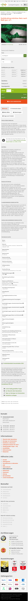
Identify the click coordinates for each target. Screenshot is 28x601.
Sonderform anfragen (11, 395)
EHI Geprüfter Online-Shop (16, 548)
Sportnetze (5, 508)
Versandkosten (15, 401)
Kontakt (5, 459)
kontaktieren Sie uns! (7, 384)
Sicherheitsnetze (7, 489)
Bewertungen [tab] (17, 112)
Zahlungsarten (6, 461)
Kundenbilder (6, 448)
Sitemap (5, 474)
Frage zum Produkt (8, 116)
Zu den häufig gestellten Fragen (14, 388)
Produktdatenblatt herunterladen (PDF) (13, 363)
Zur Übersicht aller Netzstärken (14, 391)
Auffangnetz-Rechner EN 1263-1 (11, 444)
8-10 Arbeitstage (9, 44)
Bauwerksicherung (7, 522)
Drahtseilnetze (6, 493)
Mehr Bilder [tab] (6, 112)
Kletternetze (6, 491)
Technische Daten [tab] (16, 108)
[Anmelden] (11, 1)
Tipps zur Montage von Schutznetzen (15, 393)
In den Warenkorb (14, 101)
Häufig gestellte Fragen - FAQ (10, 446)
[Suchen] (21, 4)
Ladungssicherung (7, 524)
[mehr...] (5, 512)
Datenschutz (6, 470)
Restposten (6, 451)
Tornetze (5, 497)
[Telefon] (6, 1)
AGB (4, 465)
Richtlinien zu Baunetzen (9, 443)
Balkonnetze (6, 510)
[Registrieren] (14, 1)
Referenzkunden (7, 450)
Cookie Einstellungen (8, 477)
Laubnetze (5, 503)
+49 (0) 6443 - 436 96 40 (9, 426)
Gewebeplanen (6, 495)
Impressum (6, 472)
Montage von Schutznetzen (10, 441)
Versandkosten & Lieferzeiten (10, 463)
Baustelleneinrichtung (8, 520)
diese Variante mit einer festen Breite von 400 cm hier (16, 141)
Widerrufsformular (7, 468)
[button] (24, 1)
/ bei (12, 537)
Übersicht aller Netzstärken (10, 439)
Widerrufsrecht (6, 467)
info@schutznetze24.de (8, 431)
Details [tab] (5, 108)
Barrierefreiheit (7, 476)
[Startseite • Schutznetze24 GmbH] (4, 4)
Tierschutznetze (7, 506)
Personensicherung (7, 518)
